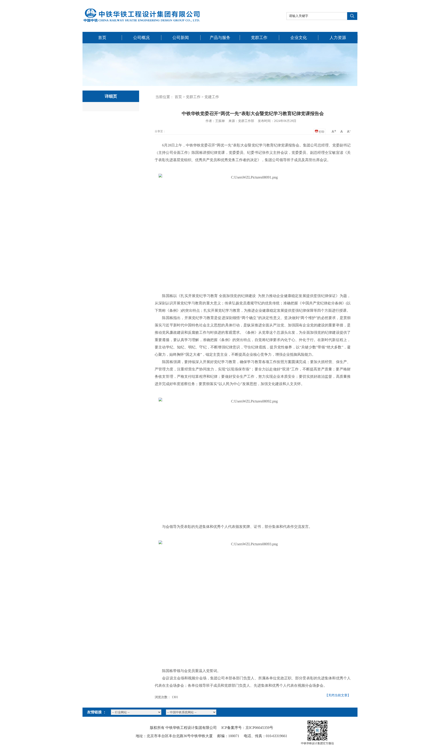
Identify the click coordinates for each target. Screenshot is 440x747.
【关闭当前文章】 (338, 695)
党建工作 (211, 97)
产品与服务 (220, 37)
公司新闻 (180, 37)
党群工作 (259, 37)
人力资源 (338, 37)
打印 (321, 131)
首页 (102, 37)
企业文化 (298, 37)
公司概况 (141, 37)
